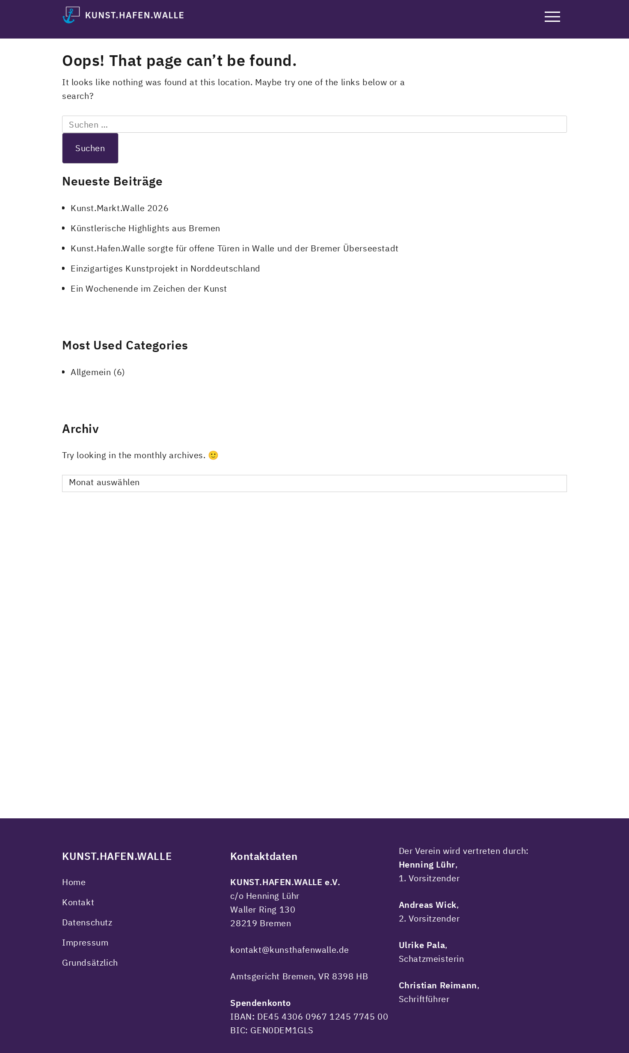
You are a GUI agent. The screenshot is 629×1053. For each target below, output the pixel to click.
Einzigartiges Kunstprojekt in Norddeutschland (166, 268)
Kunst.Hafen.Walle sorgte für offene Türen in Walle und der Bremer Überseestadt (235, 248)
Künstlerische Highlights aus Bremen (145, 228)
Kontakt (78, 902)
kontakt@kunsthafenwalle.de (289, 949)
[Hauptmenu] (552, 18)
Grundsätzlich (90, 962)
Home (74, 882)
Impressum (85, 942)
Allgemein (91, 372)
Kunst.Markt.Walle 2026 (120, 208)
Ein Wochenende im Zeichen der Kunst (149, 288)
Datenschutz (87, 922)
